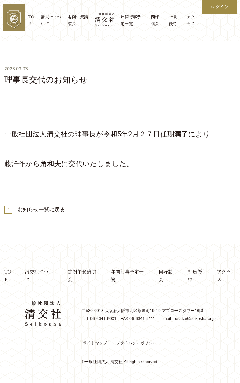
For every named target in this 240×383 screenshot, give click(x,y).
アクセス (191, 20)
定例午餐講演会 (78, 20)
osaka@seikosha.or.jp (195, 318)
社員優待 (173, 20)
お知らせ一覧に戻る (41, 209)
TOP (31, 20)
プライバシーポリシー (136, 343)
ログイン (219, 6)
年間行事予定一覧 (131, 20)
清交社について (51, 20)
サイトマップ (95, 343)
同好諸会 (155, 20)
